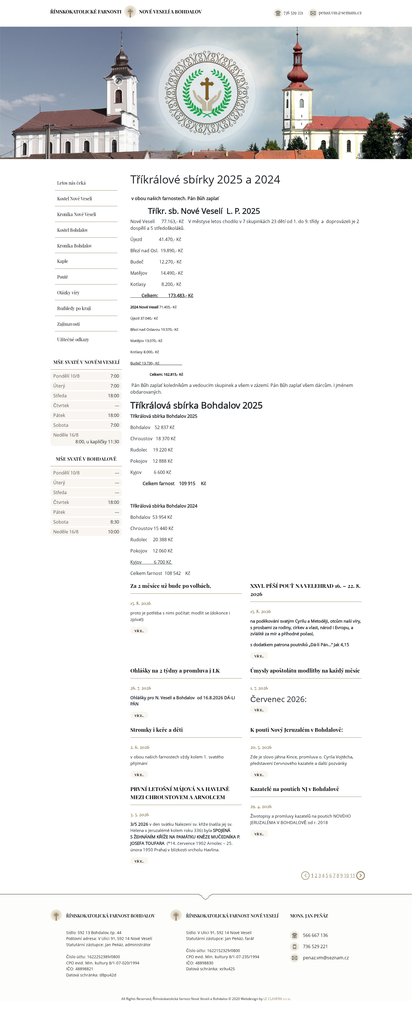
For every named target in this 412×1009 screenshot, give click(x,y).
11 (352, 875)
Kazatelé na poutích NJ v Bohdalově (294, 788)
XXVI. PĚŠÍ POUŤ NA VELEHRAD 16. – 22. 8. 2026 (305, 589)
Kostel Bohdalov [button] (72, 229)
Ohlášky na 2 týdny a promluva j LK (175, 670)
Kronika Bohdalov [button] (74, 245)
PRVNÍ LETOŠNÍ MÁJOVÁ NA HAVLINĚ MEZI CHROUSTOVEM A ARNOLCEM (179, 792)
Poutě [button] (62, 276)
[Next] (360, 875)
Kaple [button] (62, 260)
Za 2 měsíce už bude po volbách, (170, 585)
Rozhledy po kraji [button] (74, 307)
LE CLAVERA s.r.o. (277, 998)
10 (346, 875)
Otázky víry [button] (68, 292)
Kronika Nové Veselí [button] (76, 213)
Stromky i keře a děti (156, 729)
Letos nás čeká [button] (71, 182)
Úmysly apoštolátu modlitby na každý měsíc (305, 670)
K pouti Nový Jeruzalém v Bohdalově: (296, 729)
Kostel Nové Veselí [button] (74, 198)
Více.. (139, 630)
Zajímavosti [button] (68, 323)
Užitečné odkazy (73, 339)
